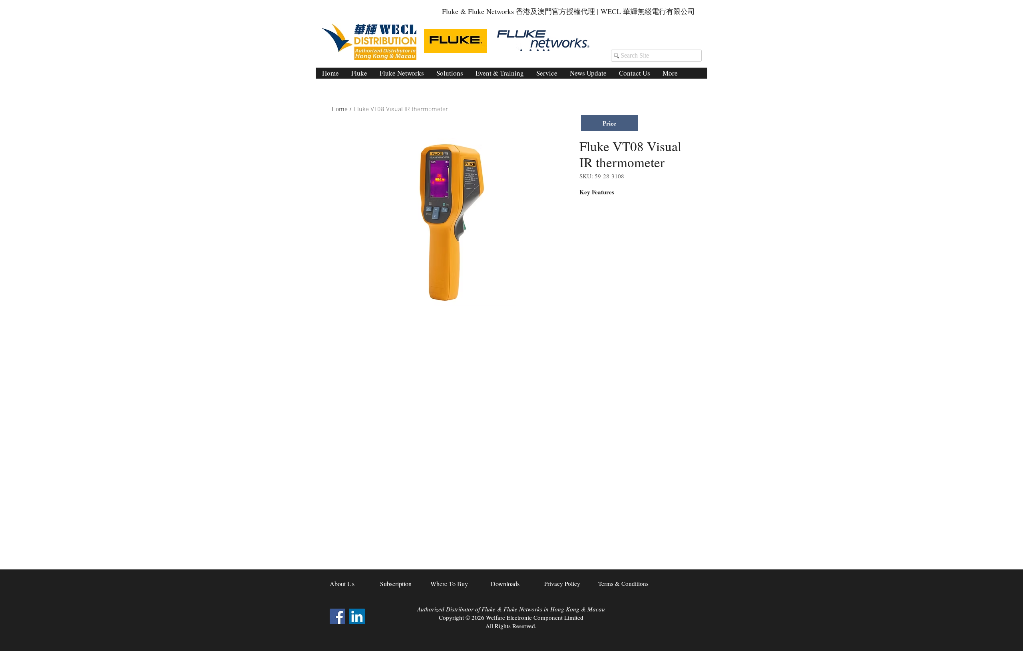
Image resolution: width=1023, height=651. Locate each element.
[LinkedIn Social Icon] (357, 616)
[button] (449, 73)
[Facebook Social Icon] (337, 616)
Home (340, 110)
